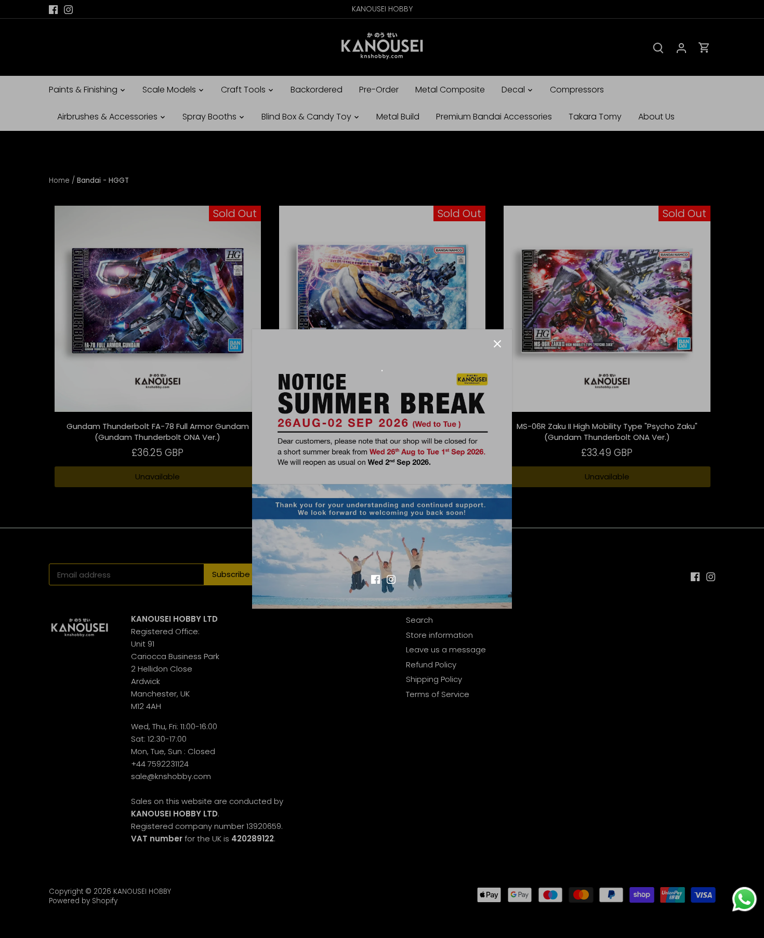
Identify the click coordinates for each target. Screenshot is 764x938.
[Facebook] (375, 578)
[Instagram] (391, 578)
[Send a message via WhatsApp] (744, 899)
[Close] (497, 343)
